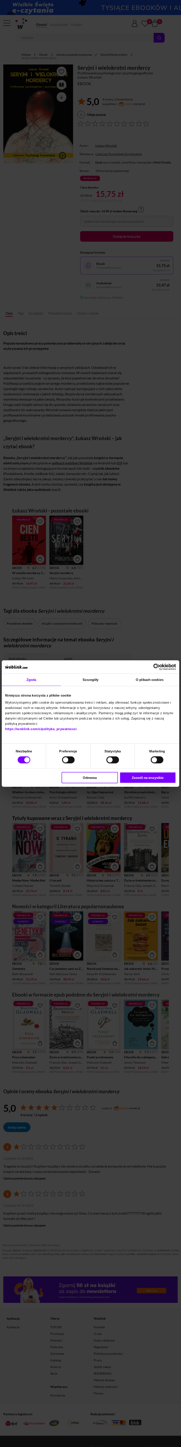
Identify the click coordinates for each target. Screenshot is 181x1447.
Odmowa (90, 777)
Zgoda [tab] (31, 680)
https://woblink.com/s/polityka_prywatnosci (41, 729)
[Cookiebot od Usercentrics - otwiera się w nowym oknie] (156, 667)
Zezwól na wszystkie (148, 777)
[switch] (68, 759)
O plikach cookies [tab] (150, 680)
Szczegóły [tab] (91, 680)
